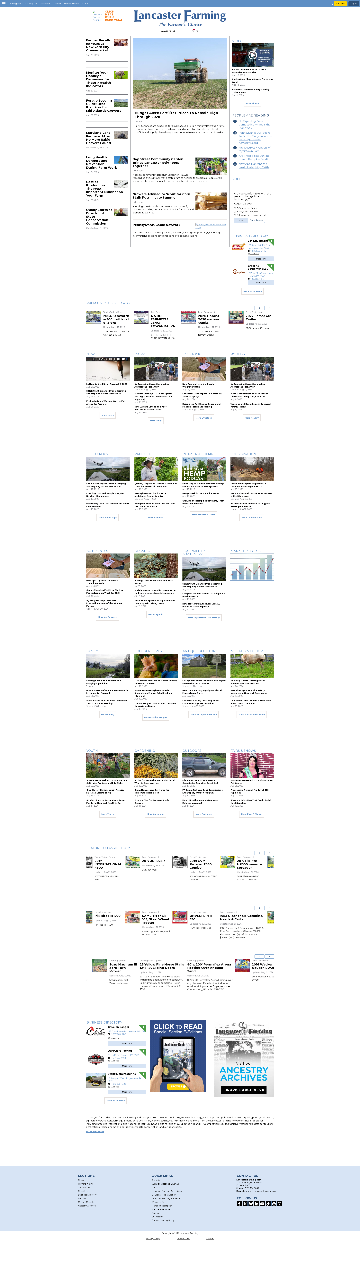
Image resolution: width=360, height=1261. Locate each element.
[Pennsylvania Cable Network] (211, 226)
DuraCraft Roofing (120, 1050)
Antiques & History (200, 651)
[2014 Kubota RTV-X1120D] (236, 917)
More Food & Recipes (155, 717)
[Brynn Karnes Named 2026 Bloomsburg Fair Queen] (252, 765)
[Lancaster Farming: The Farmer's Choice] (180, 18)
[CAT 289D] (149, 317)
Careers (210, 1238)
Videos (238, 41)
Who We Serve (95, 1131)
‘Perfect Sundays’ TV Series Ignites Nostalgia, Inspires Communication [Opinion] (153, 396)
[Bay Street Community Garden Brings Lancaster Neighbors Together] (211, 166)
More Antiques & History (204, 714)
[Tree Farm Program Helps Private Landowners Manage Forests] (252, 469)
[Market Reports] (252, 567)
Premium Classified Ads (108, 303)
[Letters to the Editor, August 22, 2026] (108, 369)
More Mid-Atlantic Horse (252, 714)
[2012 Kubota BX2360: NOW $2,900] (188, 917)
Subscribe (340, 3)
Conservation (243, 454)
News (91, 354)
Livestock (191, 354)
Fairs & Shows (243, 751)
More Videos (252, 103)
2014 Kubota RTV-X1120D (256, 917)
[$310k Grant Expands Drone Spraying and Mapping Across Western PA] (108, 469)
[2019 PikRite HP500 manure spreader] (141, 862)
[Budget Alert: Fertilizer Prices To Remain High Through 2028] (180, 73)
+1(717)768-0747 (118, 1034)
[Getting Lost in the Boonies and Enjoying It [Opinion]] (108, 666)
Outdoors (192, 751)
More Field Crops (108, 517)
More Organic (155, 614)
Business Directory (250, 236)
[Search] (331, 3)
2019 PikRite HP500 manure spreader (163, 864)
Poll (236, 179)
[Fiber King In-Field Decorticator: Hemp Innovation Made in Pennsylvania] (204, 469)
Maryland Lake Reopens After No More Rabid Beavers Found (98, 138)
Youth (92, 751)
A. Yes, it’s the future (247, 208)
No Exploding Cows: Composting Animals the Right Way (254, 125)
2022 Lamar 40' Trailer (124, 317)
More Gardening (155, 814)
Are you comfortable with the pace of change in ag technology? (252, 196)
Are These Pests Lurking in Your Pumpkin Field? (254, 157)
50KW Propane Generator (258, 862)
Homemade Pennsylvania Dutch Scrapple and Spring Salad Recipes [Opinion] (153, 693)
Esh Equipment (258, 240)
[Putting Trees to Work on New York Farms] (156, 565)
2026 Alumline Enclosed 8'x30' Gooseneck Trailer (219, 321)
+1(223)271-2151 (257, 279)
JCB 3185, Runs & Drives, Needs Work (268, 968)
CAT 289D (167, 316)
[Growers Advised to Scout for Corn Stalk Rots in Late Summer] (211, 201)
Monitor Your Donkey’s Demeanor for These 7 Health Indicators (98, 79)
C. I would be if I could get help (252, 215)
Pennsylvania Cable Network (156, 225)
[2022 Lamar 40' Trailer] (102, 317)
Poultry (238, 354)
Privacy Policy (153, 1238)
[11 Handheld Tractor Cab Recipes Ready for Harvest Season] (156, 666)
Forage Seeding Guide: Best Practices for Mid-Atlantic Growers (103, 106)
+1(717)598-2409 (258, 251)
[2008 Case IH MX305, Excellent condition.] (93, 917)
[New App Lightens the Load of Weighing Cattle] (204, 369)
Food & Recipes (148, 651)
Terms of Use (183, 1238)
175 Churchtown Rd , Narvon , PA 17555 (127, 1031)
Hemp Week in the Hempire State (200, 493)
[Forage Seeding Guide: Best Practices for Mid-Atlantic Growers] (121, 103)
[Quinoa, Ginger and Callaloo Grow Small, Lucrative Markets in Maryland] (156, 469)
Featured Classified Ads (108, 848)
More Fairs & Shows (251, 814)
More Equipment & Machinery (204, 617)
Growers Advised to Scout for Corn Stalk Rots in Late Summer (161, 195)
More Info (261, 259)
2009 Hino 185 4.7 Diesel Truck (153, 917)
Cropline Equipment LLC (258, 267)
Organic (142, 551)
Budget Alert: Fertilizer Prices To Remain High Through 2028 (176, 115)
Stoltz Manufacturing (122, 1074)
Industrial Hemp (198, 454)
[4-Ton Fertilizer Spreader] (188, 862)
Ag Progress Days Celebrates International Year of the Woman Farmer (104, 603)
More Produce (155, 517)
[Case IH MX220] (244, 317)
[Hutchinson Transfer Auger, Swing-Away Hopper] (196, 965)
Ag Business (97, 551)
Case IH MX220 (266, 316)
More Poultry (252, 418)
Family (92, 651)
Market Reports (246, 551)
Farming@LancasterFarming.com (259, 1191)
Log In (354, 3)
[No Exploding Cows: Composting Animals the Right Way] (156, 369)
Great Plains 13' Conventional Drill (171, 968)
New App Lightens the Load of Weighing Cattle (254, 165)
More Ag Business (107, 617)
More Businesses (252, 291)
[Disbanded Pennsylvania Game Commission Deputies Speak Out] (204, 765)
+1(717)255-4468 (118, 1058)
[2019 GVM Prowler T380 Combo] (93, 862)
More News (108, 415)
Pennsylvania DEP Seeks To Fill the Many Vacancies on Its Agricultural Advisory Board (255, 137)
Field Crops (97, 454)
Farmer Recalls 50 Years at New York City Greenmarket (98, 45)
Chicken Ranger (118, 1027)
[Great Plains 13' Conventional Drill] (149, 965)
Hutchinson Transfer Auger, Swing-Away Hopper (220, 970)
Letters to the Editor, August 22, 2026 (106, 384)
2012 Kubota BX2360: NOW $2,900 (209, 919)
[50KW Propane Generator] (236, 862)
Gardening (145, 751)
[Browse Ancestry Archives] (244, 1058)
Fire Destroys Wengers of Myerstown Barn (255, 149)
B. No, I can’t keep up (247, 211)
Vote (241, 220)
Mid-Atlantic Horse (249, 651)
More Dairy (155, 420)
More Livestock (203, 418)
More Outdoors (203, 814)
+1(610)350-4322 (118, 1084)
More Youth (107, 814)
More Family (107, 714)
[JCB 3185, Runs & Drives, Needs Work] (244, 965)
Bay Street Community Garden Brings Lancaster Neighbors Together (158, 162)
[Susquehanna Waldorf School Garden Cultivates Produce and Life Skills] (108, 765)
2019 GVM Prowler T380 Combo (114, 864)
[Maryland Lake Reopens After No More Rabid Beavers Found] (121, 135)
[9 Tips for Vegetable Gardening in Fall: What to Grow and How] (156, 765)
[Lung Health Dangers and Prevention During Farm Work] (121, 159)
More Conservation (251, 517)
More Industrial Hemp (203, 514)
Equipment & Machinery (194, 552)
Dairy (140, 354)
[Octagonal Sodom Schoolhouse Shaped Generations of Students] (204, 666)
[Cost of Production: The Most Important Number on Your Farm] (121, 184)
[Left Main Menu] (3, 3)
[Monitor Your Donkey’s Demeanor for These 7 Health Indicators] (121, 75)
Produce (143, 454)
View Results (256, 220)
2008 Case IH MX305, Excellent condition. (117, 919)
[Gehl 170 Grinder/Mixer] (102, 965)
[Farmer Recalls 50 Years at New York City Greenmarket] (121, 42)
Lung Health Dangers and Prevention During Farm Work (101, 162)
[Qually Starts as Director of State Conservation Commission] (121, 212)
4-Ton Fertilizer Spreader (210, 862)
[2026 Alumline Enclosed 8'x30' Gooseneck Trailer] (196, 317)
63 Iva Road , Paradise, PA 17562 (123, 1055)
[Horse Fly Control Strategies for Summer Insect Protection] (252, 666)
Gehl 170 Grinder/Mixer (123, 966)
